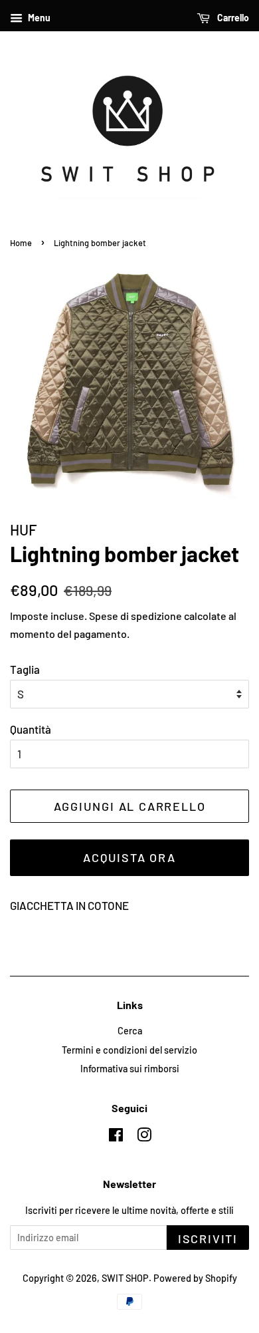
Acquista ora (129, 857)
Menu (38, 17)
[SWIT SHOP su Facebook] (116, 1137)
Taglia (25, 669)
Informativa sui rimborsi (129, 1068)
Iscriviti (208, 1238)
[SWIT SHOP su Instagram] (144, 1137)
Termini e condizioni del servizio (129, 1050)
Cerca (130, 1030)
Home (21, 242)
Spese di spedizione (135, 615)
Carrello (232, 17)
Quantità (30, 729)
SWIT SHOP (125, 1278)
